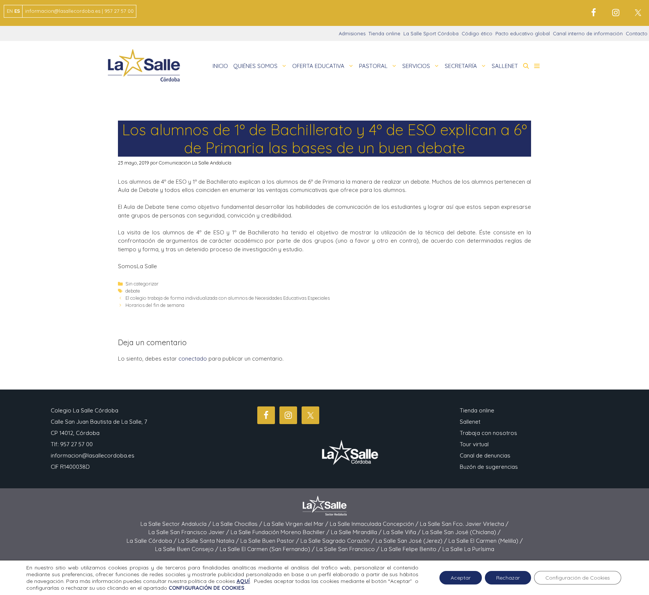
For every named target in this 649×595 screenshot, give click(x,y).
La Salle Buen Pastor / (270, 540)
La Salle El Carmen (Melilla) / (485, 540)
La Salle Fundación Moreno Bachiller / (281, 532)
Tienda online (384, 33)
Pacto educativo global (522, 33)
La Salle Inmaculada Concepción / (375, 523)
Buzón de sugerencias (489, 466)
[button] (526, 66)
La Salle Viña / (402, 532)
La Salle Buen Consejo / (187, 549)
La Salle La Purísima (468, 549)
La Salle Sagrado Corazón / (338, 540)
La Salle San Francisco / (348, 549)
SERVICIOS (416, 65)
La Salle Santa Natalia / (209, 540)
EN (10, 11)
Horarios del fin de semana (154, 305)
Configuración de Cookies (577, 577)
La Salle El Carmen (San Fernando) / (268, 549)
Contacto (636, 33)
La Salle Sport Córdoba (431, 33)
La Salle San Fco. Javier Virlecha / (464, 523)
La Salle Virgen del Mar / (297, 523)
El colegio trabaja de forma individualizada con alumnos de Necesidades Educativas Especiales (227, 298)
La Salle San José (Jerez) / (412, 540)
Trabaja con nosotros (488, 432)
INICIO (220, 65)
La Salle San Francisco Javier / (189, 532)
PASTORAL (373, 65)
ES (17, 11)
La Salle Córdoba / (152, 540)
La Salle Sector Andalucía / (176, 523)
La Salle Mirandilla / (357, 532)
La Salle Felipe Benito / (411, 549)
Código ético (477, 33)
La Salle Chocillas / (238, 523)
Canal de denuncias (485, 455)
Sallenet (470, 421)
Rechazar (508, 577)
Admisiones (352, 33)
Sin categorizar (141, 284)
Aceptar (461, 577)
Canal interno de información (588, 33)
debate (132, 291)
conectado (192, 358)
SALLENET (505, 65)
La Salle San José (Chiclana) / (461, 532)
